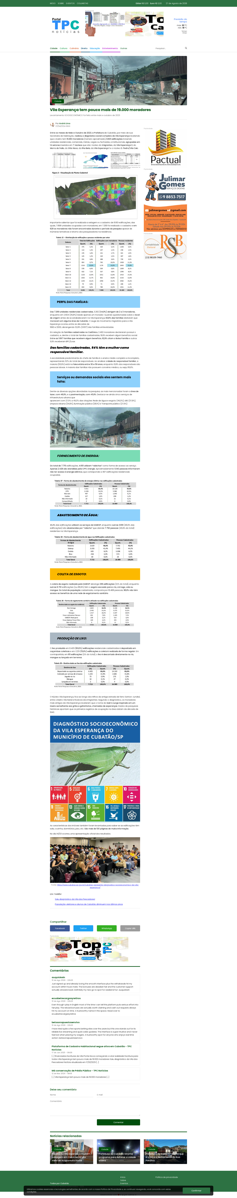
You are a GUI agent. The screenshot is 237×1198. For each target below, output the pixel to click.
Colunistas (82, 3)
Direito (84, 48)
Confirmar (196, 1190)
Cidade (53, 48)
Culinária (74, 48)
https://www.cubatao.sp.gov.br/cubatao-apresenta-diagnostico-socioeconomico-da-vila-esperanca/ (98, 886)
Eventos (70, 3)
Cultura (63, 48)
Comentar (118, 1122)
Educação (95, 48)
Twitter (83, 928)
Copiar (130, 928)
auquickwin (124, 989)
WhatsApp (107, 928)
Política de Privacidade (111, 1189)
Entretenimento (110, 48)
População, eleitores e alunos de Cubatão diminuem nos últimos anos (89, 904)
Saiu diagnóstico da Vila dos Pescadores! (75, 899)
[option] (124, 24)
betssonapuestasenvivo (70, 1038)
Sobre (61, 3)
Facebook (60, 928)
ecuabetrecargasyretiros (64, 1014)
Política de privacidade (167, 1177)
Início (53, 3)
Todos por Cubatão (59, 1183)
